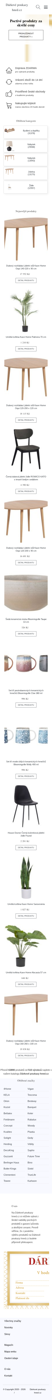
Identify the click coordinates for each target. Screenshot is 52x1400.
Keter (30, 1113)
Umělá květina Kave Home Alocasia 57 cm (26, 972)
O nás (7, 1369)
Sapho (31, 1150)
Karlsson (32, 1181)
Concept (8, 1125)
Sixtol (30, 1168)
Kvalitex (8, 1132)
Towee (7, 1181)
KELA (7, 1095)
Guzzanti (8, 1156)
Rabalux (32, 1119)
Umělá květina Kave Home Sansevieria (26, 904)
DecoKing (9, 1150)
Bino (30, 1162)
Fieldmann (9, 1119)
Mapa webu (10, 1351)
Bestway (32, 1101)
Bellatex (8, 1113)
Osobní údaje (11, 1358)
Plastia (31, 1132)
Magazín (8, 1345)
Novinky (8, 1327)
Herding (8, 1144)
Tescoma (32, 1095)
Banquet (32, 1107)
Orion (6, 1101)
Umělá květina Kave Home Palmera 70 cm (26, 337)
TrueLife (32, 1175)
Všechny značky (12, 1321)
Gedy (30, 1138)
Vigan (31, 1089)
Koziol (7, 1107)
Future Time (34, 1156)
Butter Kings (10, 1168)
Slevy (7, 1334)
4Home (7, 1089)
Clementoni (9, 1175)
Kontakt (8, 1375)
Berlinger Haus (11, 1162)
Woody (31, 1125)
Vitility (31, 1144)
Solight (7, 1138)
